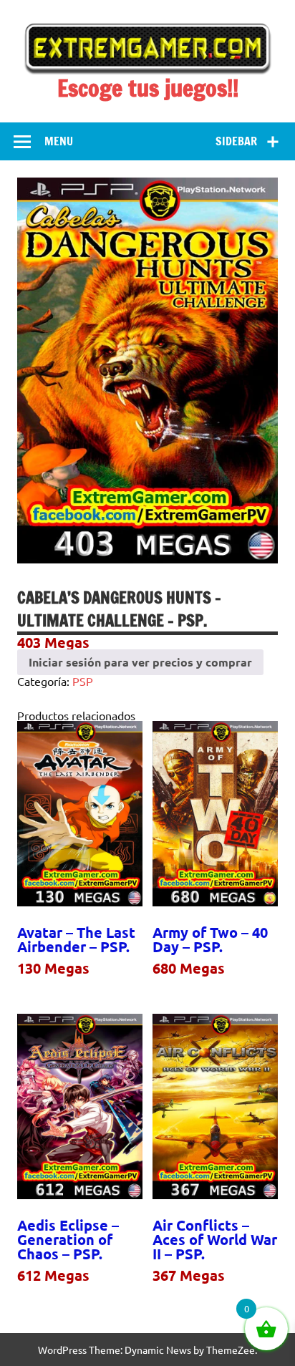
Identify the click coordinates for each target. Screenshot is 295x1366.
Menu (58, 141)
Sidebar (236, 141)
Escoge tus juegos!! (147, 88)
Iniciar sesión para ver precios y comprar (140, 661)
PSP (82, 681)
